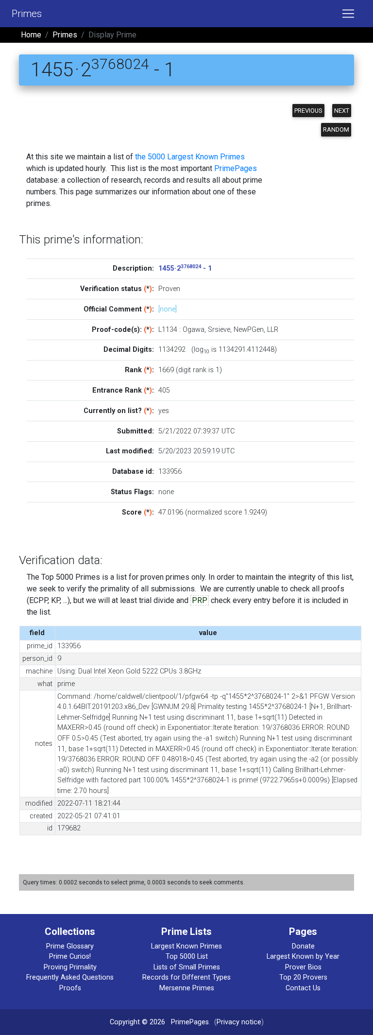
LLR (272, 330)
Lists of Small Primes (186, 967)
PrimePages (235, 168)
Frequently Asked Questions (70, 977)
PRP (199, 600)
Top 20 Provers (303, 977)
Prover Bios (303, 967)
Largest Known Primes (186, 946)
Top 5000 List (187, 956)
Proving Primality (70, 967)
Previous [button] (308, 110)
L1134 (167, 330)
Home (31, 34)
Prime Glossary (70, 946)
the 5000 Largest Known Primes (190, 156)
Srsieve (219, 330)
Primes (27, 13)
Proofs (70, 988)
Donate (303, 946)
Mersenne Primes (186, 988)
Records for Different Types (186, 977)
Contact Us (303, 988)
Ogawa (193, 330)
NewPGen (249, 330)
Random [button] (336, 129)
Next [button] (341, 110)
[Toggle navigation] (348, 13)
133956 (170, 471)
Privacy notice (239, 1022)
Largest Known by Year (303, 956)
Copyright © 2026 (137, 1022)
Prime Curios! (70, 956)
